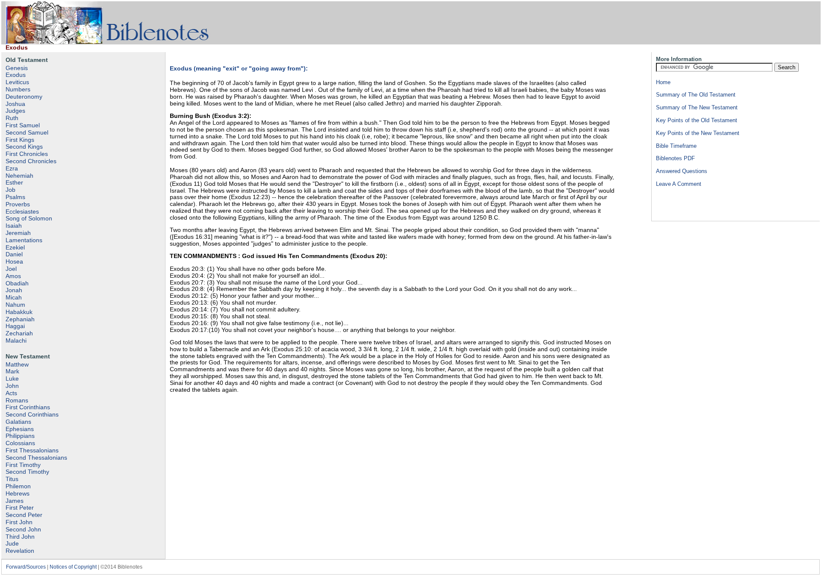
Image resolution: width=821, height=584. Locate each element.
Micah (14, 297)
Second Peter (24, 514)
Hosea (14, 261)
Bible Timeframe (676, 146)
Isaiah (14, 225)
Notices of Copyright (73, 567)
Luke (12, 378)
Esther (14, 182)
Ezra (12, 168)
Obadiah (17, 283)
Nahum (15, 304)
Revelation (20, 550)
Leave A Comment (678, 184)
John (12, 385)
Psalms (15, 197)
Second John (23, 529)
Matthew (17, 364)
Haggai (15, 326)
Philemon (18, 486)
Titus (12, 478)
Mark (12, 371)
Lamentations (24, 240)
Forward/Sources (26, 567)
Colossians (20, 443)
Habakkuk (19, 311)
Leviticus (17, 82)
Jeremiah (18, 232)
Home (663, 82)
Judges (15, 110)
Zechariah (19, 333)
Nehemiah (19, 175)
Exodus (16, 74)
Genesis (17, 68)
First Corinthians (28, 407)
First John (19, 522)
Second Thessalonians (36, 457)
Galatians (18, 421)
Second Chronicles (31, 161)
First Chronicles (27, 153)
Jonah (14, 290)
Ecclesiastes (22, 211)
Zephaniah (20, 319)
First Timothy (23, 464)
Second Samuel (27, 132)
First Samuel (23, 125)
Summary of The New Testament (697, 107)
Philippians (20, 435)
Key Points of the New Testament (697, 133)
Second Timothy (27, 471)
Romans (17, 400)
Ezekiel (15, 247)
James (15, 500)
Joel (11, 268)
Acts (11, 393)
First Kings (20, 139)
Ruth (12, 117)
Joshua (15, 103)
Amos (13, 276)
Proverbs (18, 204)
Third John (20, 536)
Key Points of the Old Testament (696, 120)
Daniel (14, 254)
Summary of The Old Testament (695, 94)
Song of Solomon (29, 218)
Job (10, 189)
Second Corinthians (32, 414)
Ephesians (20, 429)
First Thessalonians (32, 450)
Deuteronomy (24, 96)
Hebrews (18, 493)
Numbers (18, 89)
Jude (12, 543)
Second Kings (24, 146)
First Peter (20, 507)
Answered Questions (681, 171)
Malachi (16, 340)
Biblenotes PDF (675, 158)
